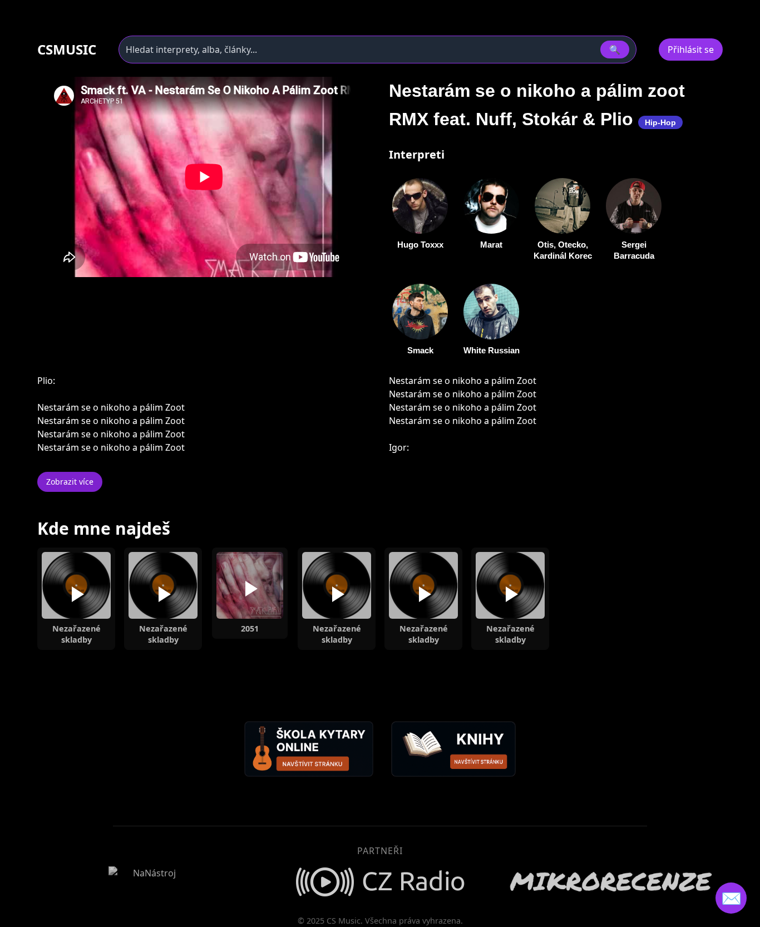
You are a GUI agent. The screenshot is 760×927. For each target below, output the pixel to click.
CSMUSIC (66, 49)
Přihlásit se (691, 49)
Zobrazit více (69, 481)
